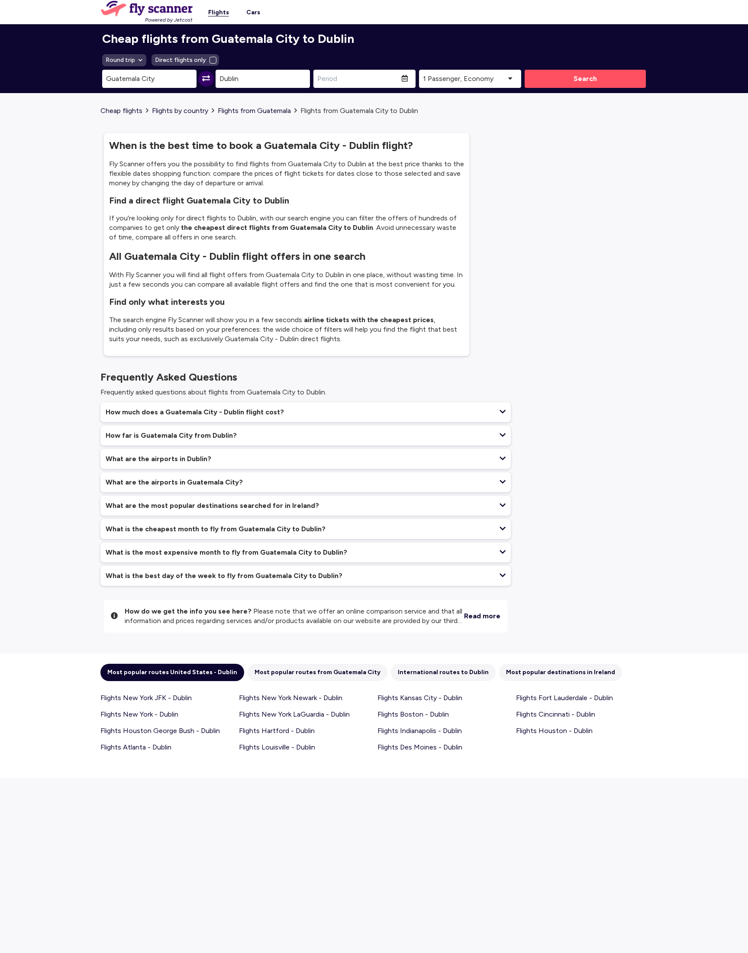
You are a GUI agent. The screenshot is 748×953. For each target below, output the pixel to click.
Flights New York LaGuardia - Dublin (294, 714)
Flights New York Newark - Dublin (290, 698)
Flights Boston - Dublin (413, 714)
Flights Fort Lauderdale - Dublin (564, 698)
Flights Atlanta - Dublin (135, 747)
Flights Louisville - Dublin (277, 747)
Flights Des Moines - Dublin (419, 747)
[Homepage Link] (146, 8)
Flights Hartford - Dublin (277, 731)
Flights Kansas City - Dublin (419, 698)
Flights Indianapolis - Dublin (419, 731)
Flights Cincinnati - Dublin (555, 714)
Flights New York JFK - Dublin (146, 698)
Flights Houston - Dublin (554, 731)
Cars (253, 12)
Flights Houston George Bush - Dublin (160, 731)
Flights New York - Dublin (139, 714)
